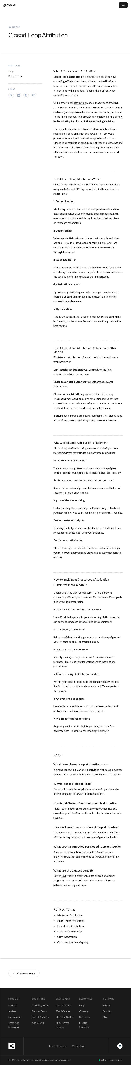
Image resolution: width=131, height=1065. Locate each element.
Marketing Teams (40, 1005)
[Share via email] (33, 95)
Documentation (63, 1005)
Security (107, 1011)
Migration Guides (64, 1017)
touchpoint (77, 121)
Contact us (78, 1046)
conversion (59, 597)
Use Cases (84, 1017)
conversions (60, 301)
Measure (12, 1005)
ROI (67, 460)
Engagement (14, 1017)
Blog (81, 1005)
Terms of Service (58, 1046)
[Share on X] (11, 95)
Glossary (83, 1011)
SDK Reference (63, 1011)
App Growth (38, 1022)
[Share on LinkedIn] (18, 95)
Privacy (106, 1005)
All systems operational (112, 1060)
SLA (105, 1017)
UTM (59, 641)
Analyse (12, 1011)
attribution (75, 76)
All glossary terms (25, 973)
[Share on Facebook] (26, 95)
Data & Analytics (40, 1017)
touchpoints (105, 808)
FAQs (11, 71)
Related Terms (15, 76)
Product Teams (39, 1011)
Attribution (76, 915)
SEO (75, 213)
